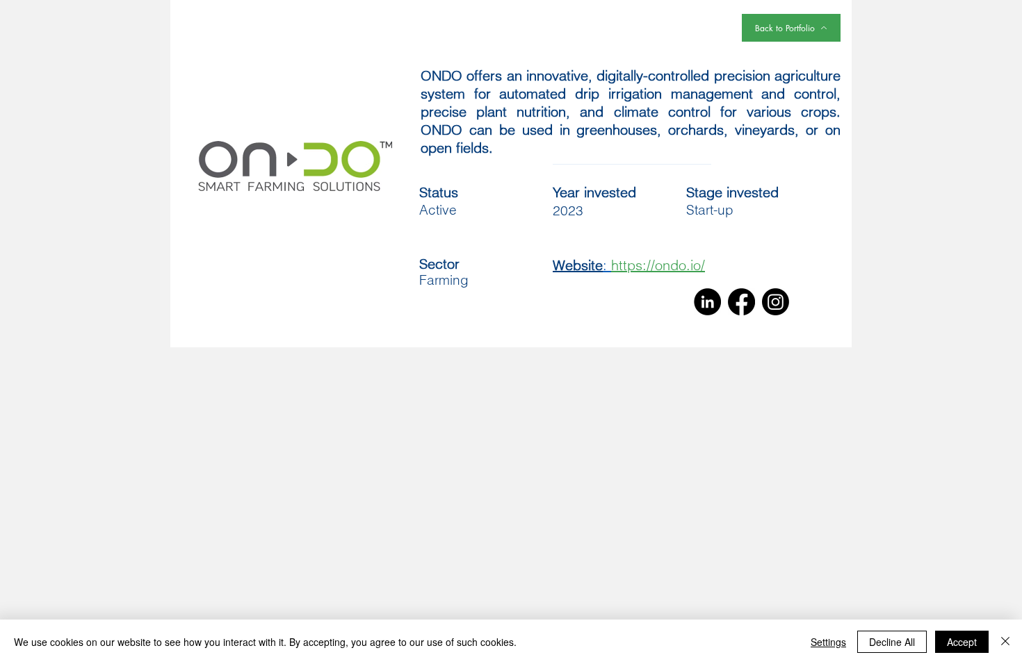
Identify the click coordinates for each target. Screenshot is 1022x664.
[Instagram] (775, 301)
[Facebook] (741, 301)
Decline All (892, 642)
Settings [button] (828, 642)
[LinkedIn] (707, 301)
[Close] (1005, 642)
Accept (962, 642)
